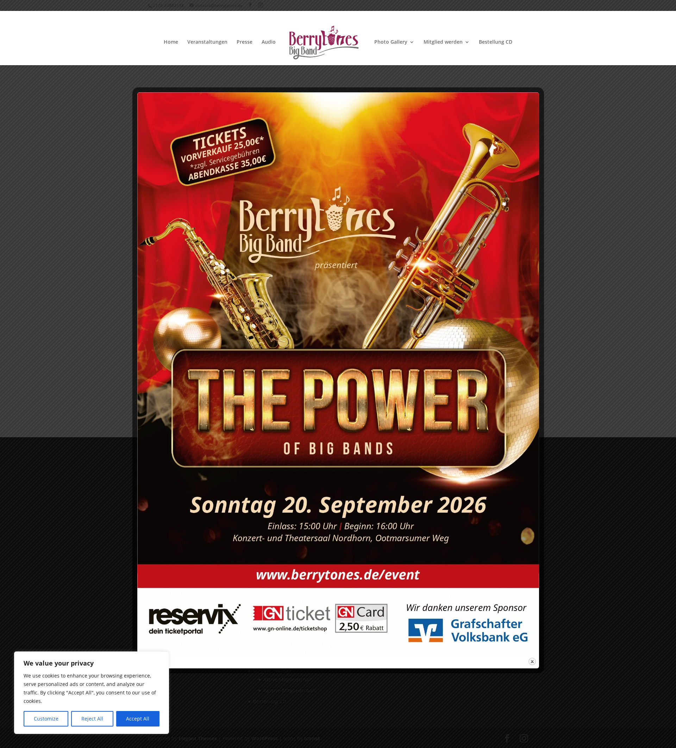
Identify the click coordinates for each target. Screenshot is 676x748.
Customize (46, 718)
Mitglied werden (443, 42)
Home (171, 42)
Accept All (137, 718)
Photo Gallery (390, 42)
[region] (91, 692)
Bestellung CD (495, 42)
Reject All (92, 718)
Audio (269, 42)
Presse (244, 42)
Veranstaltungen (207, 42)
